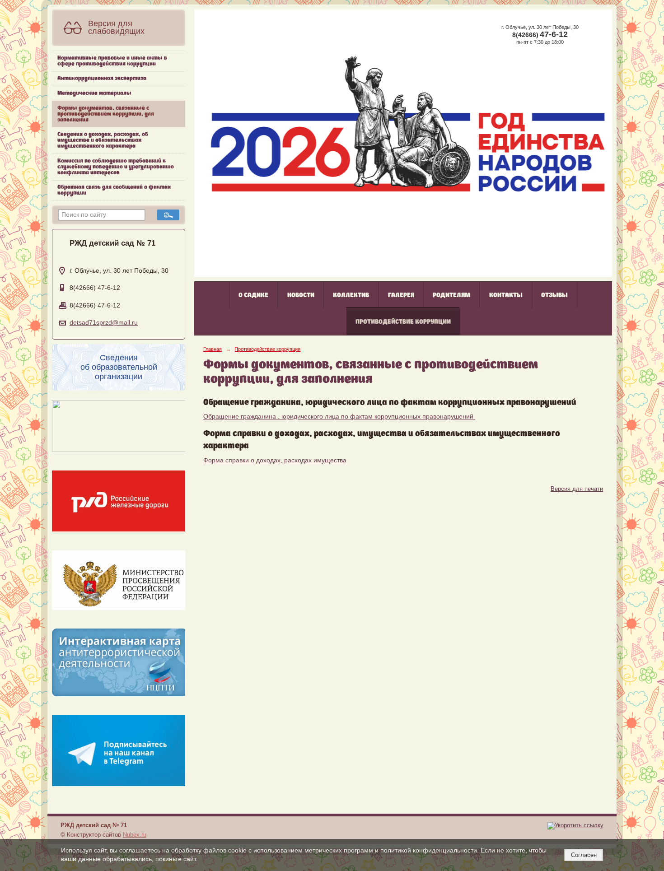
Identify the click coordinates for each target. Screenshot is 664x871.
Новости (300, 295)
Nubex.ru (134, 835)
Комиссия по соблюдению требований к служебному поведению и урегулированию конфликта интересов (115, 167)
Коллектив (351, 295)
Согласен (584, 855)
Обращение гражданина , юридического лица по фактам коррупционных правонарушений (339, 416)
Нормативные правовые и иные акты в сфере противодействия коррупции (112, 61)
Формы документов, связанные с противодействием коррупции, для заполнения (105, 114)
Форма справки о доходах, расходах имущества (274, 460)
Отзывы (554, 295)
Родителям (451, 295)
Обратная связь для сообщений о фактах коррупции (114, 190)
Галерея (401, 295)
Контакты (506, 295)
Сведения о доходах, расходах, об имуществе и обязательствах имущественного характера (102, 140)
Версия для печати (577, 489)
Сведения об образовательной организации (118, 367)
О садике (253, 295)
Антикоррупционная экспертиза (101, 78)
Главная (212, 349)
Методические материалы (94, 93)
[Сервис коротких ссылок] (575, 825)
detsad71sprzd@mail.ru (104, 322)
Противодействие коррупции (403, 322)
